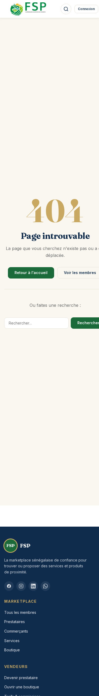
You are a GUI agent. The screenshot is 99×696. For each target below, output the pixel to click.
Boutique (12, 650)
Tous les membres (20, 612)
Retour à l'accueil (31, 272)
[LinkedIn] (33, 586)
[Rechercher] (66, 9)
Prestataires (14, 621)
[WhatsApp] (45, 586)
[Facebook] (9, 586)
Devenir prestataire (21, 677)
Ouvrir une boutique (21, 687)
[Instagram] (21, 586)
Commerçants (16, 631)
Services (12, 640)
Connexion (86, 9)
